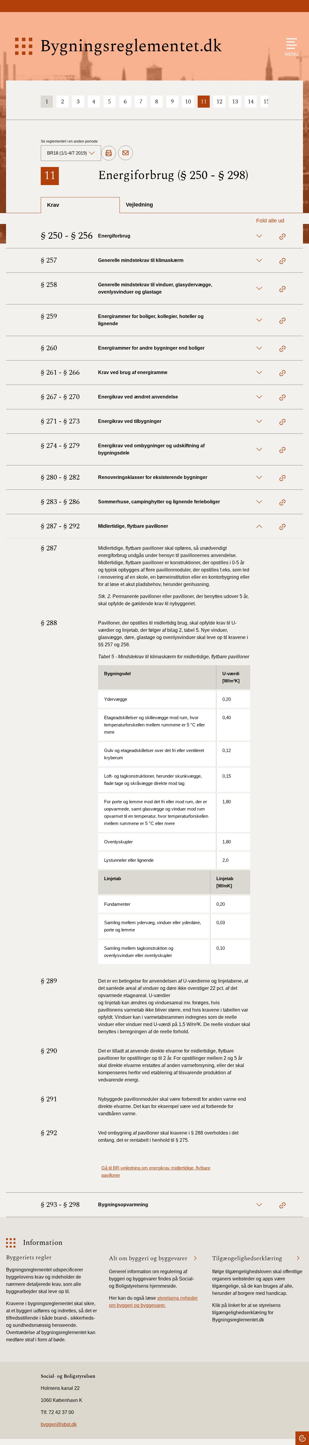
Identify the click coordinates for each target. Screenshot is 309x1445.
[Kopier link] (282, 237)
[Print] (108, 153)
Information (42, 1243)
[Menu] (290, 43)
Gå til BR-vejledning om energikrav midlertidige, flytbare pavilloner (155, 1171)
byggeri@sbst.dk (59, 1424)
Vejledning (139, 205)
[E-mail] (125, 153)
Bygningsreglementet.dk (131, 46)
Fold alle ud (270, 221)
